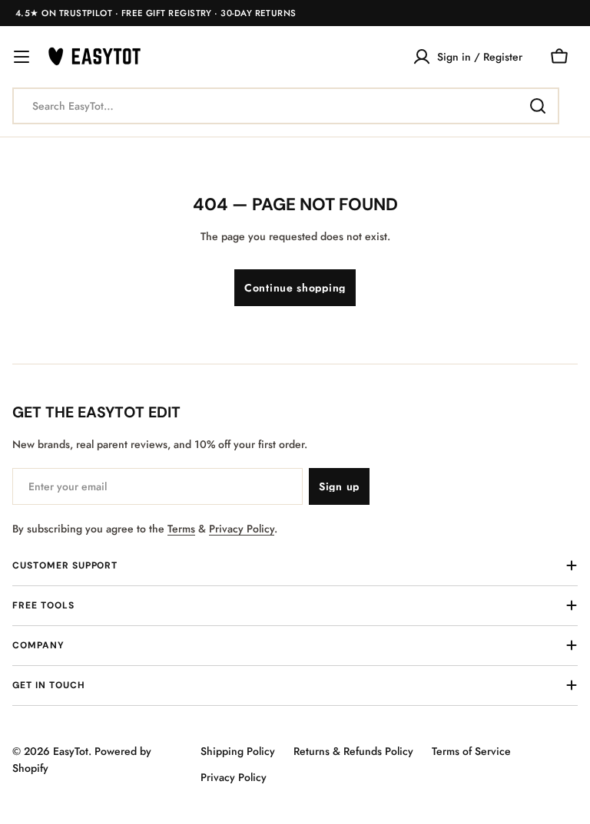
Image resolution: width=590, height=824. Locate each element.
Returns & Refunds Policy (353, 751)
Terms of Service (471, 751)
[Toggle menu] (21, 57)
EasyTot (70, 751)
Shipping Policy (238, 751)
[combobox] (285, 105)
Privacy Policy (241, 528)
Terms (181, 528)
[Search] (538, 106)
